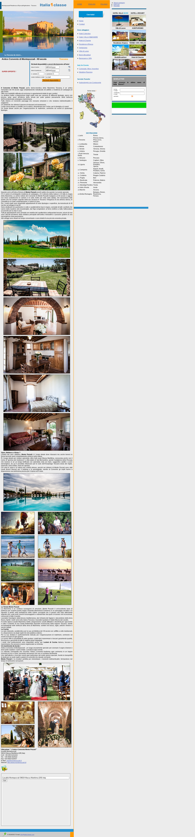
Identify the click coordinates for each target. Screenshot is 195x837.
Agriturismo (83, 48)
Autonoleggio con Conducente (90, 83)
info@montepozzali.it (14, 761)
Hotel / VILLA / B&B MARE (88, 37)
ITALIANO (103, 4)
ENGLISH (91, 4)
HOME (79, 4)
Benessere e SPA (85, 58)
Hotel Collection (85, 34)
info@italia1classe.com (27, 834)
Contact (82, 24)
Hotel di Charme (85, 40)
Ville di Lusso (84, 51)
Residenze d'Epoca (86, 44)
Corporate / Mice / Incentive (89, 69)
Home (81, 21)
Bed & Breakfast (85, 55)
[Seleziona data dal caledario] (69, 68)
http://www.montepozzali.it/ (16, 762)
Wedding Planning (85, 72)
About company (119, 3)
